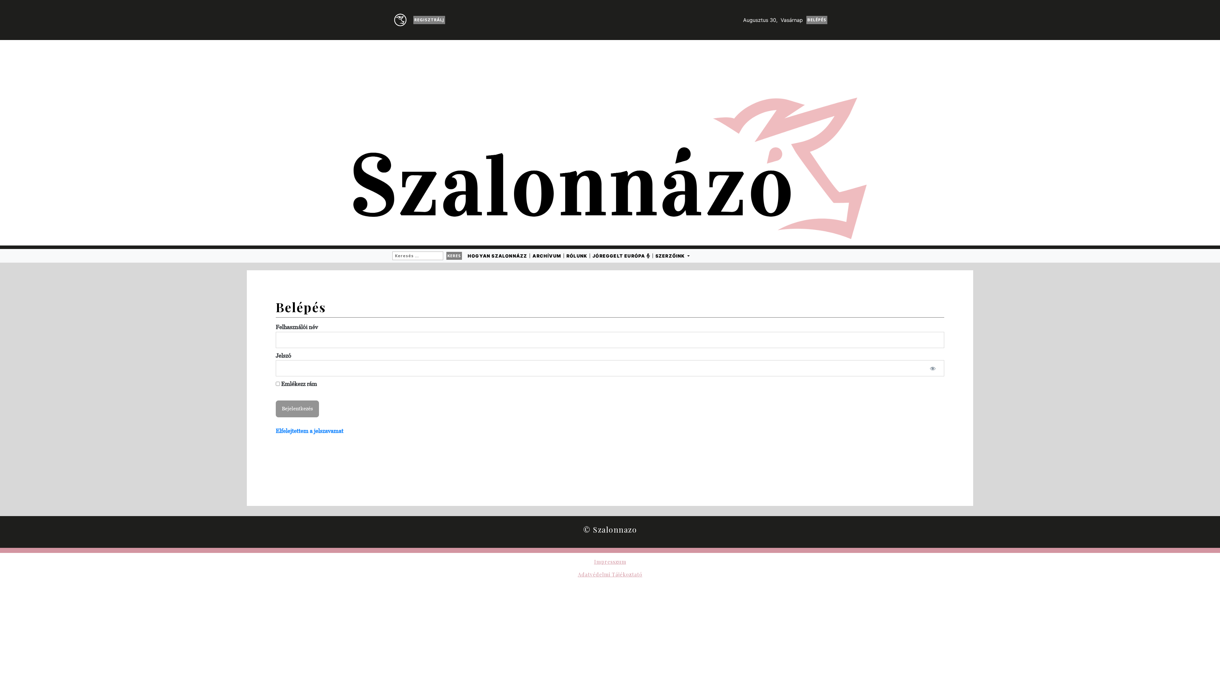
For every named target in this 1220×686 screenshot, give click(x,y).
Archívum (546, 255)
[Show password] (933, 368)
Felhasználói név (297, 327)
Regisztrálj (429, 20)
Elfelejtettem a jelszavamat (309, 430)
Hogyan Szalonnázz (497, 255)
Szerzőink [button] (670, 255)
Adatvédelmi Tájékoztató (610, 574)
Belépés (816, 20)
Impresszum (610, 561)
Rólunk (576, 255)
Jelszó (283, 355)
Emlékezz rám (298, 383)
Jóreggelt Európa (619, 255)
